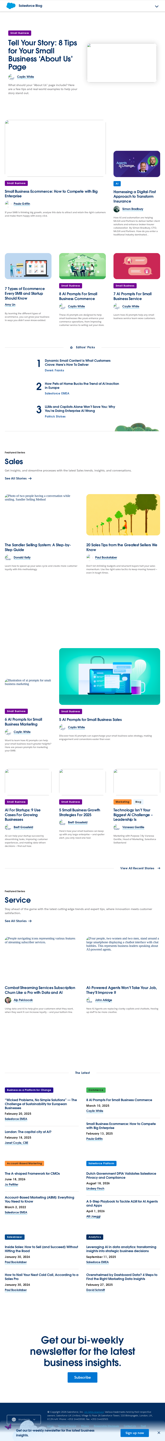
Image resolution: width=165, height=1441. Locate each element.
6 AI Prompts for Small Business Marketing (23, 722)
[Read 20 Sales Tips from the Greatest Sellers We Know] (123, 514)
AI (117, 183)
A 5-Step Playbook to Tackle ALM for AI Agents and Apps (122, 1203)
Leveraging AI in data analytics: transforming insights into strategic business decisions (121, 1249)
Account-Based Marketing (24, 1163)
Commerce (96, 1089)
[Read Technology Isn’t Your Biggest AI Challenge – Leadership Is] (136, 782)
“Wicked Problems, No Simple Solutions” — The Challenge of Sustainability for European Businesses (41, 1104)
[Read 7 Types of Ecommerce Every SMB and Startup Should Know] (28, 266)
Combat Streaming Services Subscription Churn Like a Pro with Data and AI (40, 990)
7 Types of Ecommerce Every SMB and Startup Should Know (25, 293)
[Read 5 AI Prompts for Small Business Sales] (109, 676)
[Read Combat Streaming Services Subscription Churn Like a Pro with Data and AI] (42, 957)
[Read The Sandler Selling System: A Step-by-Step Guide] (42, 514)
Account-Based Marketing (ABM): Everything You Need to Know (39, 1199)
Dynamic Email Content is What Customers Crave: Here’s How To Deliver (77, 363)
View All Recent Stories (137, 868)
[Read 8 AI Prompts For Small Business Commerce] (82, 266)
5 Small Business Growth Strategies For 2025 (79, 812)
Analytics (95, 1236)
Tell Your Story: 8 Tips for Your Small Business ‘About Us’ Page (42, 54)
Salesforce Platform (101, 1163)
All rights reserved (94, 1412)
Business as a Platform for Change (29, 1089)
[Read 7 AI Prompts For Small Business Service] (136, 266)
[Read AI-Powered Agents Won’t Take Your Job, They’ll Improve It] (123, 957)
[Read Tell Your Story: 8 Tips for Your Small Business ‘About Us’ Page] (122, 62)
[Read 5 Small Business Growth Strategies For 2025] (82, 782)
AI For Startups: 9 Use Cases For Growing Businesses (23, 815)
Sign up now (135, 1433)
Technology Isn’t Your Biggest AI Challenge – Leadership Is (133, 815)
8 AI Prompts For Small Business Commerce (78, 296)
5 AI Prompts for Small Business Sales (90, 719)
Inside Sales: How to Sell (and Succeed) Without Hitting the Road (41, 1249)
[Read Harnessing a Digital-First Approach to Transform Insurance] (136, 164)
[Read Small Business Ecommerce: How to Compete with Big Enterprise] (55, 148)
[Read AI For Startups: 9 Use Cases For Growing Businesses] (28, 782)
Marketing (122, 801)
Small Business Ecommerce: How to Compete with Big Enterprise (121, 1126)
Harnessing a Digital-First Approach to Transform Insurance (134, 196)
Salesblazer (14, 1236)
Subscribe (82, 1377)
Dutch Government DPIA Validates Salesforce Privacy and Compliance (121, 1175)
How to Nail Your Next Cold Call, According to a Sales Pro (41, 1277)
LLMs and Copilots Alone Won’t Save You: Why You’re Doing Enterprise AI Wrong (80, 409)
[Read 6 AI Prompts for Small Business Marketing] (28, 692)
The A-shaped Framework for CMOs (32, 1173)
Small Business (19, 32)
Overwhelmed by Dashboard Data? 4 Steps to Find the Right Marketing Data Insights (121, 1277)
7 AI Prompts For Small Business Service (132, 296)
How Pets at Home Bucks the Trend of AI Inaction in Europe (82, 386)
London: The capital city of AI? (28, 1132)
